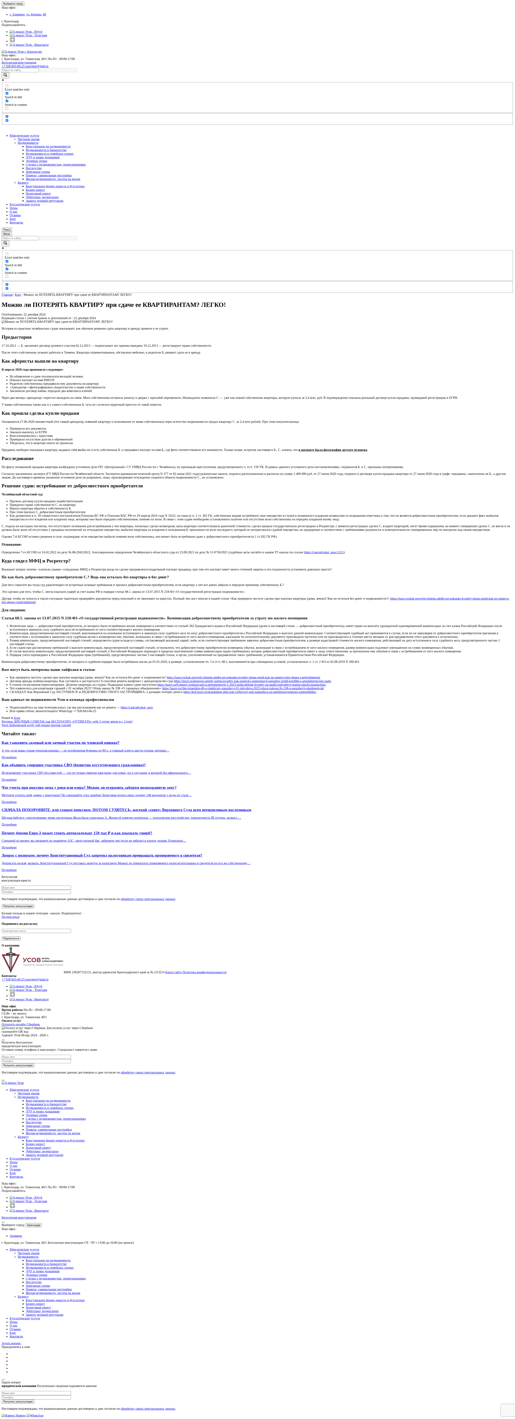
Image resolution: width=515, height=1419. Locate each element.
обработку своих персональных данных (148, 899)
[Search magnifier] (5, 75)
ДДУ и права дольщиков (43, 157)
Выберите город (13, 3)
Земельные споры (38, 171)
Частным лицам (28, 139)
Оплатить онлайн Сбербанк (21, 1024)
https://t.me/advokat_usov (137, 707)
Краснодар (33, 1225)
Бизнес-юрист (35, 190)
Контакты (16, 222)
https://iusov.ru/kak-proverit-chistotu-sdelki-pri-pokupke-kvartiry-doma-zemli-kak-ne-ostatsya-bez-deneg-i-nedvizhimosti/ (243, 677)
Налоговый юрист (38, 193)
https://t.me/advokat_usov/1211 (324, 552)
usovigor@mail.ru (37, 66)
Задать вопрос (11, 1343)
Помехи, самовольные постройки (49, 175)
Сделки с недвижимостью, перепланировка (56, 164)
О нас (14, 211)
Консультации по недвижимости (48, 146)
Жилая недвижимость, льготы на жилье (53, 179)
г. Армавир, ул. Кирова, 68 (28, 14)
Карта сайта (173, 972)
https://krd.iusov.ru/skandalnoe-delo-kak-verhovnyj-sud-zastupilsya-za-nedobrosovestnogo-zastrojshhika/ (249, 692)
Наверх (20, 1415)
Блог (13, 219)
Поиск (6, 229)
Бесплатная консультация (19, 62)
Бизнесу (23, 182)
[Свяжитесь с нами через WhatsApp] (35, 1415)
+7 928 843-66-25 (14, 66)
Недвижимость (28, 142)
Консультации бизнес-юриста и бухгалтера (55, 186)
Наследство (34, 168)
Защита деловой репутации (44, 200)
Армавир (16, 1236)
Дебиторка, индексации (42, 197)
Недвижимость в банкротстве (46, 150)
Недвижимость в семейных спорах (50, 153)
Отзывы (15, 215)
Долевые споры (36, 161)
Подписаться (10, 917)
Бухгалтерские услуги (25, 204)
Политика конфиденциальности (204, 972)
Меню (6, 233)
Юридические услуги (24, 135)
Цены (14, 208)
